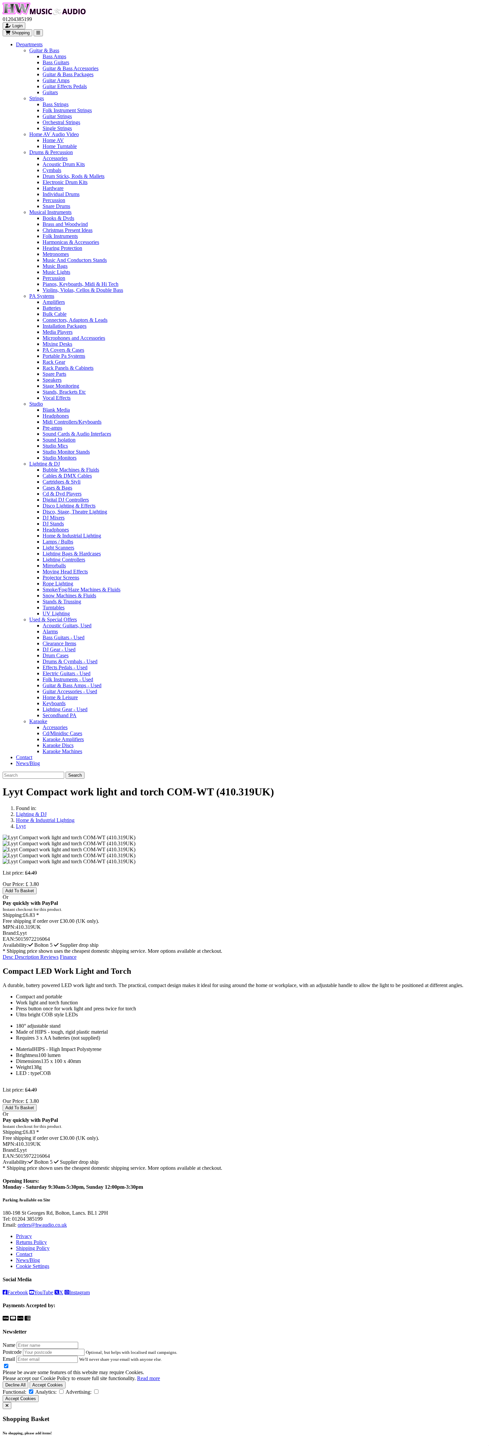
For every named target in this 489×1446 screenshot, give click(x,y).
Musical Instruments (50, 212)
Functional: (14, 1392)
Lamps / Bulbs (58, 541)
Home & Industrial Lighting (72, 535)
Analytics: (46, 1392)
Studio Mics (55, 446)
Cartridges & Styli (62, 482)
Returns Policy (31, 1242)
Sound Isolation (59, 440)
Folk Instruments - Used (68, 679)
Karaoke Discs (58, 745)
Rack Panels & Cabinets (68, 368)
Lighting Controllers (64, 559)
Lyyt (21, 826)
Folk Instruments (60, 236)
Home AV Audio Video (54, 134)
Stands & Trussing (62, 601)
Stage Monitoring (61, 386)
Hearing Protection (62, 248)
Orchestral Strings (61, 122)
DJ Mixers (54, 517)
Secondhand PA (60, 715)
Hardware (53, 188)
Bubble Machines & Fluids (71, 470)
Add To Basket (19, 890)
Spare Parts (54, 374)
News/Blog (28, 763)
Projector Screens (61, 577)
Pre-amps (52, 428)
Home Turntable (60, 146)
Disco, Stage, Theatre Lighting (75, 512)
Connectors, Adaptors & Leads (75, 320)
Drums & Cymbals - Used (70, 661)
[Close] (7, 1405)
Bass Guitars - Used (63, 637)
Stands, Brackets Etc (64, 392)
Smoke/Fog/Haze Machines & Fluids (81, 589)
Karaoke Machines (62, 751)
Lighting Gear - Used (65, 709)
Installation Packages (64, 326)
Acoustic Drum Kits (64, 164)
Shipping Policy (33, 1248)
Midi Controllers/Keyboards (72, 422)
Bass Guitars (56, 62)
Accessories (55, 158)
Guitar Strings (57, 116)
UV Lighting (56, 613)
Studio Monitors (60, 458)
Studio (36, 404)
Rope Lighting (58, 583)
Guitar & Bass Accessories (70, 68)
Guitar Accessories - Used (70, 691)
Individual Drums (61, 194)
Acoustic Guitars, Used (67, 625)
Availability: (15, 945)
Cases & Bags (57, 488)
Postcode (12, 1352)
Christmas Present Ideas (67, 230)
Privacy (24, 1236)
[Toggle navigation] (38, 32)
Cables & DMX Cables (67, 476)
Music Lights (56, 272)
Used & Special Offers (53, 619)
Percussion (54, 200)
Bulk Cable (55, 314)
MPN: (9, 927)
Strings (36, 98)
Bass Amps (54, 56)
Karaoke (38, 721)
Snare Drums (56, 206)
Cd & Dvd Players (62, 494)
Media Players (58, 332)
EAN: (9, 939)
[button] (41, 945)
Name (9, 1345)
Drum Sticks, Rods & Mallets (73, 176)
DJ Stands (53, 523)
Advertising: (78, 1392)
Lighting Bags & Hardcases (72, 553)
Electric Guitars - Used (66, 673)
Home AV (53, 140)
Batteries (52, 308)
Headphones (56, 416)
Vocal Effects (57, 398)
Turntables (54, 607)
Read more (148, 1378)
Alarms (50, 631)
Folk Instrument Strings (67, 110)
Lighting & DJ (44, 464)
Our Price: (14, 884)
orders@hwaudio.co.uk (42, 1225)
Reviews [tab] (49, 957)
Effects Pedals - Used (65, 667)
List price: (13, 873)
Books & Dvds (58, 218)
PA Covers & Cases (63, 350)
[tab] (21, 957)
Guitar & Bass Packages (68, 74)
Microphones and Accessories (74, 338)
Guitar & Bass (44, 50)
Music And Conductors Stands (75, 260)
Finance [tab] (68, 957)
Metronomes (56, 254)
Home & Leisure (60, 697)
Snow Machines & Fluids (69, 595)
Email (9, 1359)
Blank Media (56, 410)
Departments (29, 44)
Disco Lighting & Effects (69, 506)
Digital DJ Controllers (66, 500)
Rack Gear (54, 362)
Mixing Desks (57, 344)
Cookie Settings (32, 1266)
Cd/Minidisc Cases (62, 733)
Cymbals (52, 170)
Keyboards (54, 703)
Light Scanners (58, 547)
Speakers (52, 380)
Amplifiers (54, 302)
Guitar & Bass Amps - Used (72, 685)
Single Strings (57, 128)
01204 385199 (27, 1219)
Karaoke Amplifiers (63, 739)
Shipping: (13, 915)
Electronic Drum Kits (65, 182)
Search (75, 775)
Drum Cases (56, 655)
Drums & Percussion (51, 152)
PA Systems (41, 296)
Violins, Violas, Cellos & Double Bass (83, 290)
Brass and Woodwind (65, 224)
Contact (24, 757)
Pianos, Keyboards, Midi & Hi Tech (80, 284)
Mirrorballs (54, 565)
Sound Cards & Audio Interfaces (77, 434)
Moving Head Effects (65, 571)
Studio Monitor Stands (66, 452)
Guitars (50, 92)
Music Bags (55, 266)
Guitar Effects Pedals (65, 86)
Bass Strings (56, 104)
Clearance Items (59, 643)
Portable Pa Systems (64, 356)
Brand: (10, 933)
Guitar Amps (56, 80)
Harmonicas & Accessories (71, 242)
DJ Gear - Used (59, 649)
